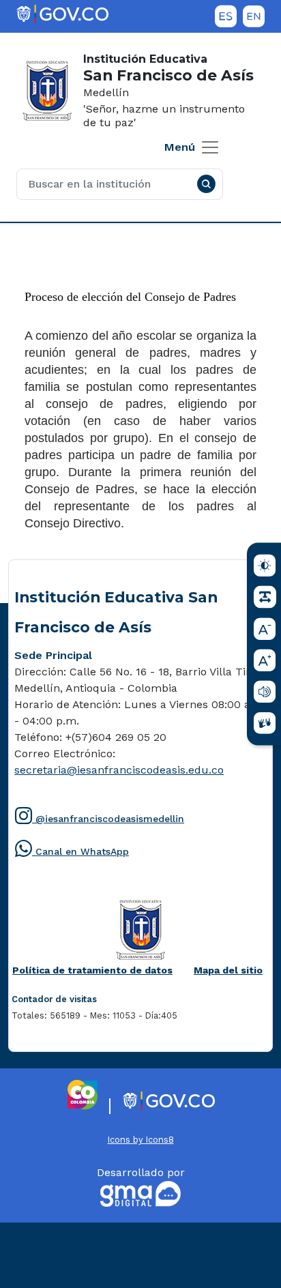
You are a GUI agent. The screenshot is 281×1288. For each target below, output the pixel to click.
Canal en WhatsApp (72, 856)
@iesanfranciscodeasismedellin (99, 823)
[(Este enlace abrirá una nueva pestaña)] (62, 14)
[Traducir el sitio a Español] (226, 16)
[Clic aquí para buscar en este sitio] (206, 184)
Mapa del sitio (228, 970)
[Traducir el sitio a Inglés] (254, 16)
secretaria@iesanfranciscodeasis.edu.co (119, 769)
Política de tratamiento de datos (92, 972)
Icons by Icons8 (141, 1140)
